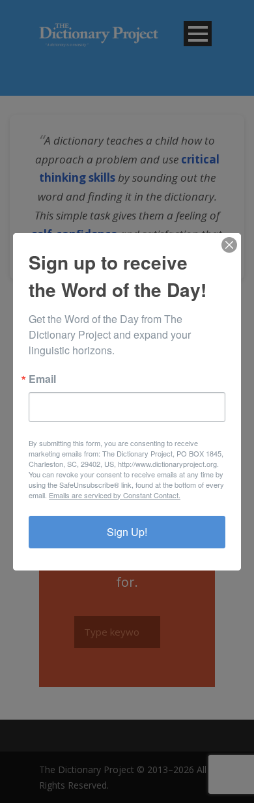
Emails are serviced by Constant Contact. (114, 495)
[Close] (229, 245)
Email (42, 379)
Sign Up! (127, 531)
